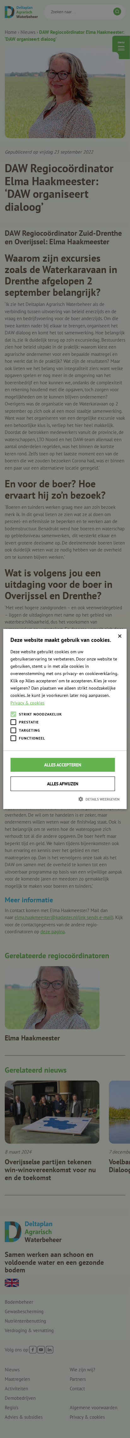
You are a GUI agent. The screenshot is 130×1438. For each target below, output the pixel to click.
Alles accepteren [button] (62, 765)
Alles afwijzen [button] (62, 784)
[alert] (65, 719)
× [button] (119, 636)
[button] (65, 799)
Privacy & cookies (27, 702)
